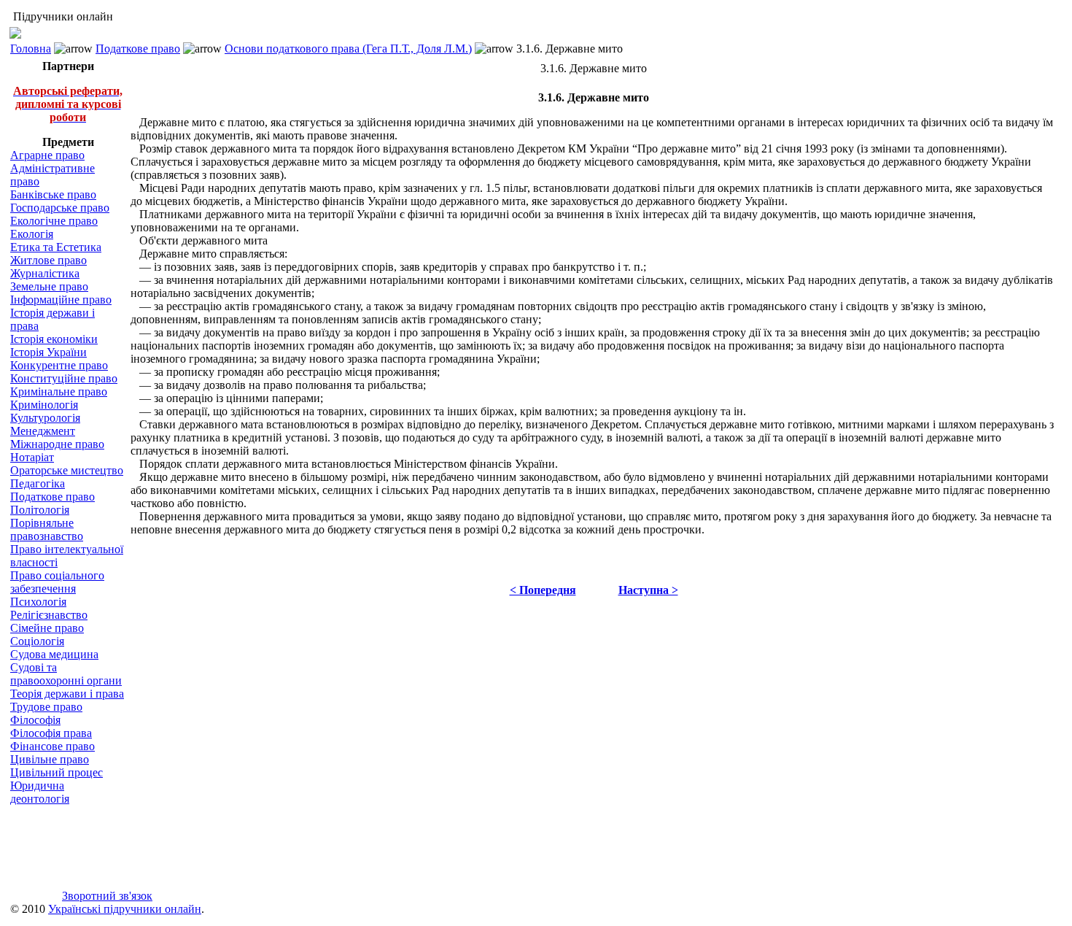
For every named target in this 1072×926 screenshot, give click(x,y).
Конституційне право (63, 378)
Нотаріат (32, 457)
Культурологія (45, 418)
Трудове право (46, 707)
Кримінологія (44, 404)
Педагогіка (37, 483)
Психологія (38, 601)
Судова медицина (54, 654)
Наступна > (648, 590)
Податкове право (138, 48)
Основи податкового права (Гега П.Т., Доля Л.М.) (348, 48)
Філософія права (51, 733)
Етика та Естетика (55, 247)
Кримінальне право (58, 391)
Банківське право (53, 194)
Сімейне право (47, 628)
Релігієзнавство (49, 615)
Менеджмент (42, 431)
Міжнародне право (57, 444)
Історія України (48, 352)
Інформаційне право (61, 299)
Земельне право (49, 286)
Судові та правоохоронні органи (66, 674)
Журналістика (44, 273)
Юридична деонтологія (39, 792)
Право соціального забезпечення (57, 582)
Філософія (35, 720)
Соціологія (37, 641)
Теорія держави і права (67, 693)
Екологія (31, 234)
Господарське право (59, 207)
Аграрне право (47, 155)
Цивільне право (49, 759)
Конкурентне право (59, 365)
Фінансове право (52, 746)
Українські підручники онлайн (124, 909)
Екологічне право (54, 221)
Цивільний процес (56, 772)
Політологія (39, 509)
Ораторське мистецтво (66, 470)
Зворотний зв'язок (107, 896)
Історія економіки (54, 339)
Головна (30, 48)
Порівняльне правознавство (46, 529)
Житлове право (48, 260)
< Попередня (543, 590)
